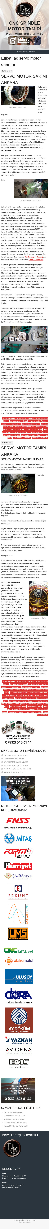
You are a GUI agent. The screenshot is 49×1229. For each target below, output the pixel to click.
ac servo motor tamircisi (24, 427)
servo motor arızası (17, 429)
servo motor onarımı (11, 435)
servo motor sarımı (28, 435)
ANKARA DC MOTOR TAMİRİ (14, 772)
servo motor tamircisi (22, 438)
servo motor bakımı (18, 706)
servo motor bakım (34, 429)
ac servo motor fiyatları (38, 421)
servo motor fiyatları (39, 432)
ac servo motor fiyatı (18, 421)
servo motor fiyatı (22, 432)
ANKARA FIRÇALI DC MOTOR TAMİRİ (17, 769)
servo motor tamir (16, 712)
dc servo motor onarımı (24, 698)
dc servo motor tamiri (10, 704)
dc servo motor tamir (17, 701)
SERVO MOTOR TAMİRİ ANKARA (16, 765)
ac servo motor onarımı (11, 424)
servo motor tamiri (39, 438)
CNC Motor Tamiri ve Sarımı (13, 1112)
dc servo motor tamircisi (37, 701)
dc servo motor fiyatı (31, 695)
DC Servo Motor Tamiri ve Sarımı (15, 1123)
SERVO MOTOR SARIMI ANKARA (16, 762)
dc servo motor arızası (19, 693)
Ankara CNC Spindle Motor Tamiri (15, 1126)
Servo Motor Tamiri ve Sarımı (14, 1119)
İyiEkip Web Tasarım (24, 1222)
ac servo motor (9, 418)
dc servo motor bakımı (12, 695)
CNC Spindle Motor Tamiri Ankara (15, 755)
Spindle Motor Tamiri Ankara (14, 759)
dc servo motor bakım (38, 693)
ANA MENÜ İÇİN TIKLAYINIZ (25, 52)
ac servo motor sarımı (30, 424)
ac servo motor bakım (25, 418)
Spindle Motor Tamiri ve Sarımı (14, 1116)
